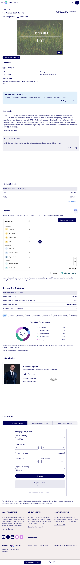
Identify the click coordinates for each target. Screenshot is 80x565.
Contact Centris (61, 512)
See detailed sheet (69, 148)
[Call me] (29, 374)
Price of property (21, 436)
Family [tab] (28, 315)
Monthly (19, 470)
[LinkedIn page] (12, 537)
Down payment (20, 444)
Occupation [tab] (36, 315)
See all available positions (36, 527)
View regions (32, 537)
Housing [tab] (56, 315)
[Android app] (21, 537)
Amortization (45, 458)
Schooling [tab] (64, 315)
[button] (40, 37)
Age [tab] (4, 315)
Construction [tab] (47, 315)
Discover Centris (9, 512)
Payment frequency (22, 467)
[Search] (72, 2)
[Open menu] (2, 3)
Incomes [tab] (11, 315)
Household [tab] (20, 315)
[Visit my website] (34, 374)
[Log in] (77, 3)
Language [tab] (73, 315)
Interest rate (19, 458)
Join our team (34, 512)
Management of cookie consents (65, 545)
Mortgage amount (21, 453)
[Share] (45, 562)
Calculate (40, 476)
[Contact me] (25, 374)
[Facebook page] (8, 537)
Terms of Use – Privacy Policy (38, 545)
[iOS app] (17, 537)
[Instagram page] (3, 537)
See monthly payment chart (38, 492)
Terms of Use (22, 278)
